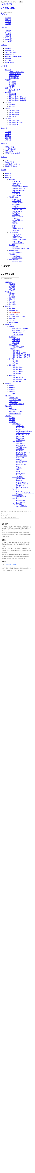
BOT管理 (8, 92)
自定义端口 (8, 60)
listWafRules (16, 215)
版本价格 (8, 33)
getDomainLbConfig (18, 190)
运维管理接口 (13, 259)
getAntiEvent (16, 234)
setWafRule (16, 218)
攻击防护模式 (9, 162)
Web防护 (8, 70)
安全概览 (8, 132)
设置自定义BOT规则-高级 (17, 98)
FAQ (6, 160)
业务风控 (8, 102)
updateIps (15, 223)
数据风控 (12, 104)
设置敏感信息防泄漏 (16, 122)
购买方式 (8, 37)
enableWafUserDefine (19, 208)
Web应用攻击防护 (11, 149)
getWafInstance (17, 252)
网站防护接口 (13, 197)
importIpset (15, 230)
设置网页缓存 (13, 124)
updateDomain (16, 195)
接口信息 (8, 177)
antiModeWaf (16, 201)
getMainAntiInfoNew (19, 239)
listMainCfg (16, 193)
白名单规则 (12, 82)
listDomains (16, 192)
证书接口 (12, 245)
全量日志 (8, 138)
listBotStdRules (17, 209)
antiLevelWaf (16, 199)
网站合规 (8, 118)
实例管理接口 (13, 250)
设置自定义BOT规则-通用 (17, 100)
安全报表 (8, 134)
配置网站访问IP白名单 (12, 153)
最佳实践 (4, 143)
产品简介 (4, 14)
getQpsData (16, 241)
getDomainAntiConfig (19, 188)
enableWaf (15, 206)
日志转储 (8, 140)
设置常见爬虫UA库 (15, 96)
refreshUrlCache (17, 220)
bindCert (15, 247)
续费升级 (8, 35)
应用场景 (8, 20)
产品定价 (4, 27)
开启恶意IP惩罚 (14, 76)
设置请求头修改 (14, 112)
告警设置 (8, 136)
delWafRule (16, 204)
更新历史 (8, 175)
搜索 (21, 2)
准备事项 (8, 48)
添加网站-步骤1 (10, 50)
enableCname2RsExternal (20, 186)
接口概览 (8, 173)
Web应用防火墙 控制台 (12, 564)
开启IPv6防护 (9, 62)
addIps (14, 222)
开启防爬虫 (12, 94)
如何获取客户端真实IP (12, 164)
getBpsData (16, 236)
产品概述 (8, 18)
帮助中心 (4, 511)
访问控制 (8, 80)
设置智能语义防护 (15, 74)
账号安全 (12, 106)
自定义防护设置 (14, 78)
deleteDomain (16, 183)
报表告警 (4, 128)
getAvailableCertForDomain (21, 248)
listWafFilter (16, 213)
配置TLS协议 (9, 151)
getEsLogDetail (17, 238)
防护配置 (4, 66)
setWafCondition (17, 216)
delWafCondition (17, 202)
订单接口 (12, 254)
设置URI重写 (13, 116)
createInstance (16, 256)
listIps (14, 227)
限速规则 (12, 86)
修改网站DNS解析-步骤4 (13, 56)
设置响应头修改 (14, 114)
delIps (14, 225)
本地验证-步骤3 (10, 54)
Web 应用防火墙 (14, 511)
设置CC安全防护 (14, 90)
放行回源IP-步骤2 (8, 8)
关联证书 (8, 58)
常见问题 (4, 157)
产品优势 (8, 22)
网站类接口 (12, 179)
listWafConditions (17, 211)
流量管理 (8, 108)
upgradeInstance (17, 258)
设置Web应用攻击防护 (16, 72)
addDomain (16, 181)
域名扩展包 (8, 39)
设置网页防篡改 (14, 120)
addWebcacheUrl (17, 229)
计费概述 (8, 31)
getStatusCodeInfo (18, 243)
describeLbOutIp (17, 261)
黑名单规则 (12, 84)
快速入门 (4, 45)
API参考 (3, 170)
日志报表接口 (13, 232)
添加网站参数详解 (11, 166)
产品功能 (8, 24)
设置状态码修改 (14, 110)
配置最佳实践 (9, 147)
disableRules (16, 185)
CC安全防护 (9, 88)
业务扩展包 (8, 41)
